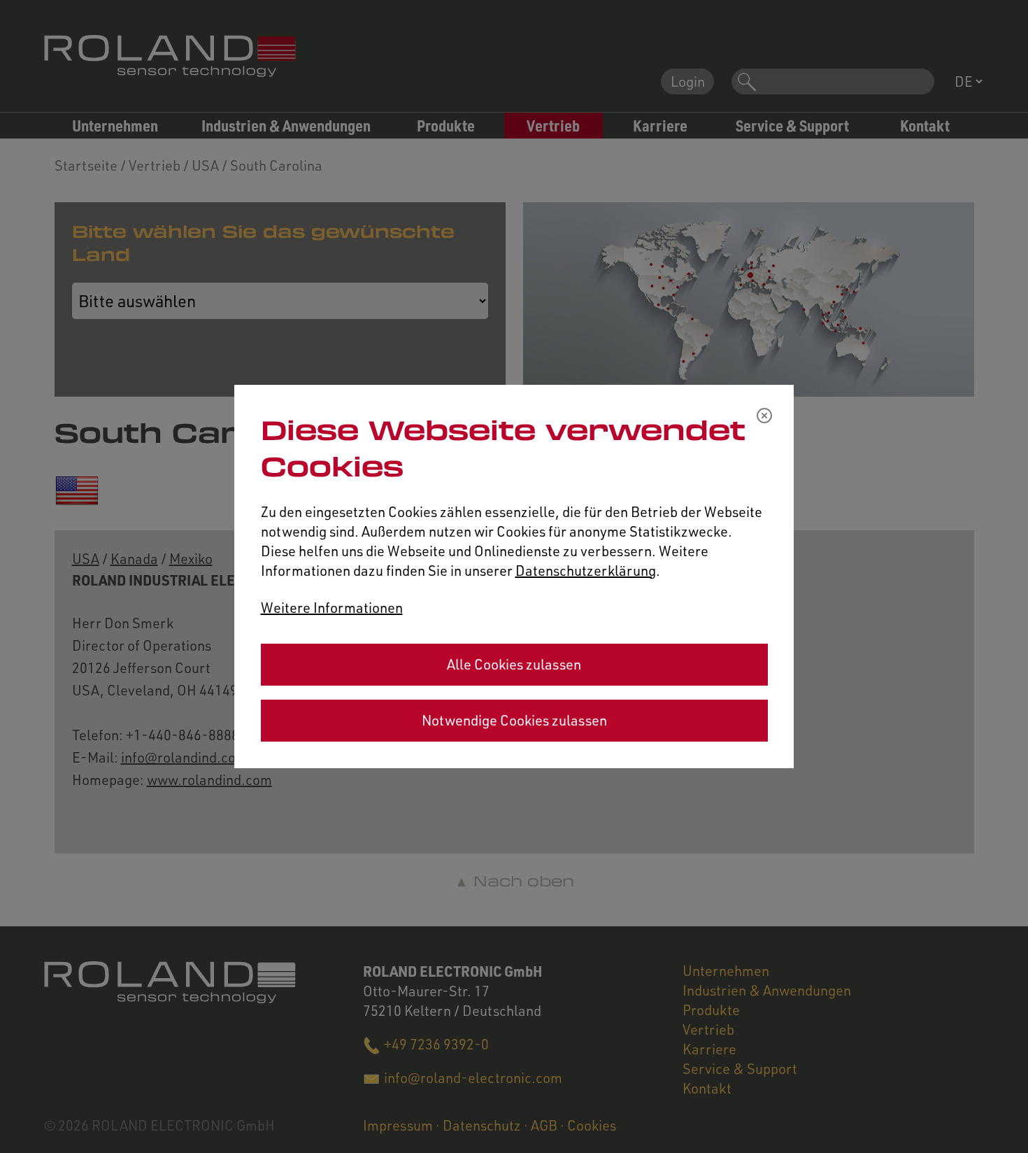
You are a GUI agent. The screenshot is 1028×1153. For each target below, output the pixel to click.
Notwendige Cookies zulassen (514, 720)
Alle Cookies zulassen (514, 664)
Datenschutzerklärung (585, 570)
